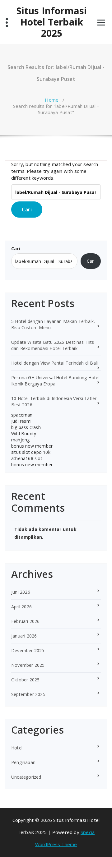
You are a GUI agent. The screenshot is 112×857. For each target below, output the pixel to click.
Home (51, 100)
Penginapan (23, 762)
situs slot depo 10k (30, 452)
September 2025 (28, 694)
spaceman (22, 415)
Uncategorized (26, 777)
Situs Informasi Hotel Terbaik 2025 (51, 22)
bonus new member (32, 446)
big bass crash (26, 427)
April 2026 (21, 607)
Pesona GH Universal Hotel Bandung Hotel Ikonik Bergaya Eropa (55, 381)
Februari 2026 (25, 621)
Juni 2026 (20, 592)
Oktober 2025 (25, 680)
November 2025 (28, 665)
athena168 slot (26, 458)
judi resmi (21, 421)
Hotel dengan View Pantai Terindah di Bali (54, 363)
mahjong (20, 440)
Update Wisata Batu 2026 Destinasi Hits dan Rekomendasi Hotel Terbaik (52, 345)
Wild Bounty (23, 433)
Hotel (16, 748)
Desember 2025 (27, 650)
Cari (15, 248)
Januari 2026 (24, 636)
